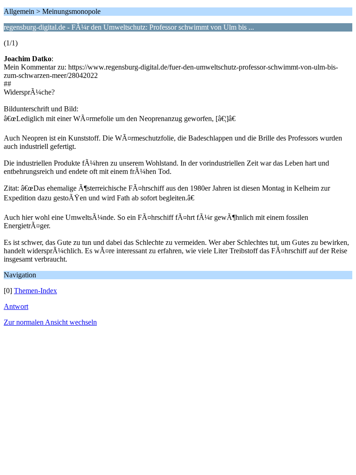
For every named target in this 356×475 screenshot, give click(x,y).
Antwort (16, 306)
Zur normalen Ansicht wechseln (50, 322)
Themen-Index (35, 291)
